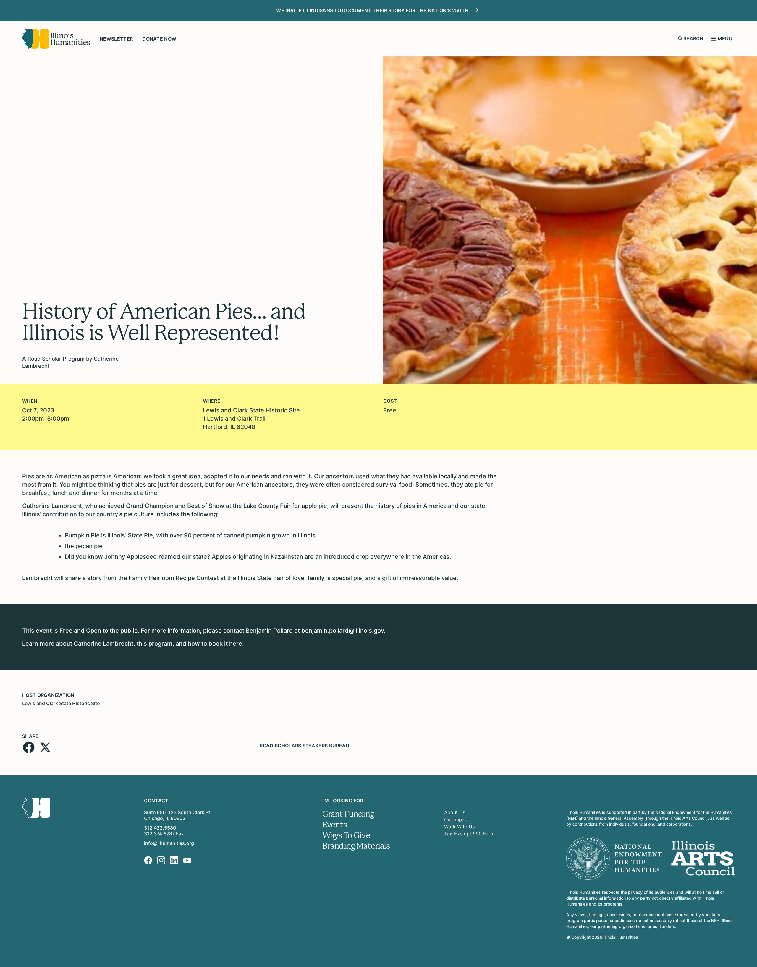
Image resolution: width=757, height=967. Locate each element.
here (235, 643)
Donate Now (159, 39)
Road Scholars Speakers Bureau (304, 746)
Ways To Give (346, 835)
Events (334, 825)
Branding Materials (356, 846)
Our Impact (456, 819)
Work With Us (459, 827)
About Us (454, 812)
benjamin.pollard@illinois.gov (342, 630)
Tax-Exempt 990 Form (469, 834)
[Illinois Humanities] (56, 39)
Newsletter (116, 39)
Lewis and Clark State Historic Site (61, 703)
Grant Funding (348, 814)
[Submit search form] (680, 38)
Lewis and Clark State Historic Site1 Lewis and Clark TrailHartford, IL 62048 (251, 418)
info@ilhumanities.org (169, 843)
